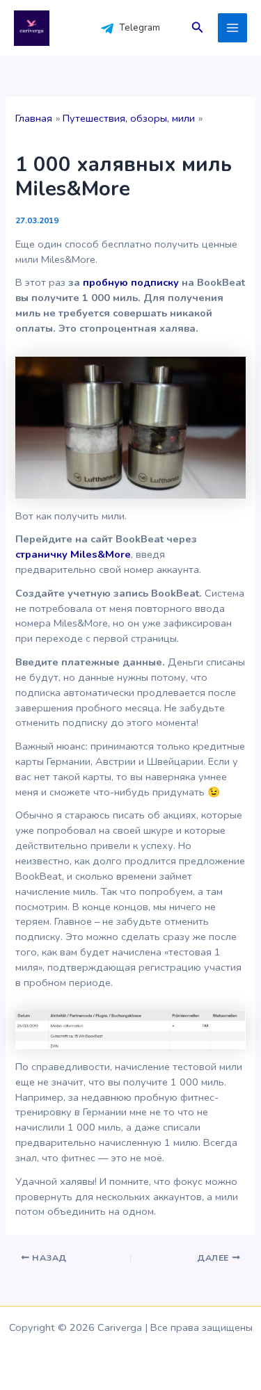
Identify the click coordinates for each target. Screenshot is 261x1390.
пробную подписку (131, 282)
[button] (197, 28)
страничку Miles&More (73, 554)
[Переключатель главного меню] (232, 27)
